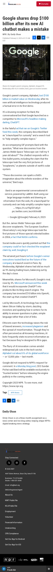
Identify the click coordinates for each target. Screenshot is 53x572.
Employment (10, 511)
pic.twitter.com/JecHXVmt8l (26, 211)
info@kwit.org (15, 485)
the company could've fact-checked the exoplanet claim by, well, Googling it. (26, 246)
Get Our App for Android (15, 539)
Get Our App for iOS (13, 545)
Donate (44, 4)
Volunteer (9, 517)
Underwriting (10, 528)
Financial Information (13, 523)
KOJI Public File (11, 506)
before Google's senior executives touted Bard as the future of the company (26, 259)
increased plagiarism (33, 326)
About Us (9, 495)
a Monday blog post (26, 366)
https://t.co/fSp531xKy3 (28, 208)
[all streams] (49, 569)
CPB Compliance (12, 534)
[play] (4, 568)
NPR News (15, 393)
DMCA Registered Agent (13, 490)
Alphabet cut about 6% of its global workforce (26, 353)
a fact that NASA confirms (24, 237)
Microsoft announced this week (31, 283)
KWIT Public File (11, 500)
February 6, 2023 (37, 217)
